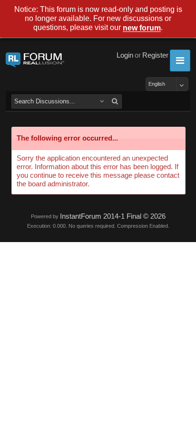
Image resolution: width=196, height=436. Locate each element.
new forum (142, 28)
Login (125, 55)
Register (155, 55)
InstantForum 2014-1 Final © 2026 (113, 216)
